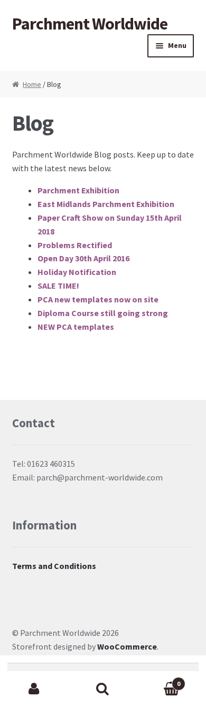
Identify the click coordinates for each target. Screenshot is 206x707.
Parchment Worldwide (89, 23)
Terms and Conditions (54, 566)
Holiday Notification (77, 272)
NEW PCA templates (76, 326)
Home (32, 84)
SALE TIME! (58, 285)
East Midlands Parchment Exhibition (106, 204)
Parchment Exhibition (78, 190)
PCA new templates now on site (98, 299)
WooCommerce (127, 646)
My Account (34, 689)
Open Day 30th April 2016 (83, 258)
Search (103, 689)
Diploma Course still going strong (103, 313)
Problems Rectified (75, 245)
